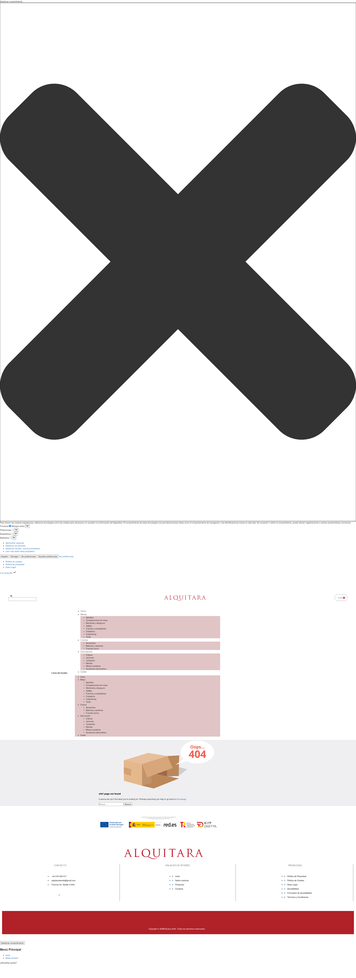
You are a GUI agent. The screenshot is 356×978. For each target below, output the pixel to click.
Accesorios (91, 643)
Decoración (86, 651)
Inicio (83, 611)
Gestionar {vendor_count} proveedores (23, 548)
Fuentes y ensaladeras (96, 628)
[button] (178, 262)
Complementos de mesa (96, 620)
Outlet (84, 671)
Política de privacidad (15, 564)
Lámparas (90, 660)
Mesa (83, 614)
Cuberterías (91, 634)
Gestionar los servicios (15, 545)
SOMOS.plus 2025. (168, 928)
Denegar (14, 556)
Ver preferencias (28, 556)
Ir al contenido (6, 573)
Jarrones (90, 657)
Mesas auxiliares (93, 666)
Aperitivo (90, 617)
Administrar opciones (15, 542)
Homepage (181, 799)
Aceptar (4, 556)
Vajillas (89, 625)
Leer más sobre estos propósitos (20, 551)
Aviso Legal (11, 567)
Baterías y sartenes (94, 645)
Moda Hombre (12, 958)
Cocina (84, 640)
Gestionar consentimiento (12, 943)
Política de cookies (14, 561)
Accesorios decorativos (96, 668)
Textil (88, 636)
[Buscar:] (111, 804)
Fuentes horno (92, 648)
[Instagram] (117, 586)
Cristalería (90, 631)
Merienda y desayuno (95, 623)
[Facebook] (108, 586)
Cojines (89, 654)
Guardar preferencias (47, 556)
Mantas (89, 663)
